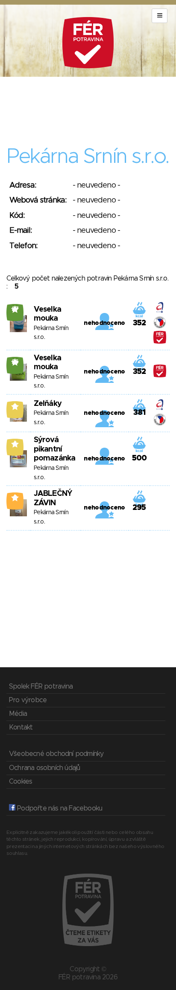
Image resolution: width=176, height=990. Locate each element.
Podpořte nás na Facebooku (58, 808)
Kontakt (20, 727)
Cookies (20, 781)
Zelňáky (48, 404)
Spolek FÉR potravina (41, 686)
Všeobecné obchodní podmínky (56, 753)
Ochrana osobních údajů (44, 767)
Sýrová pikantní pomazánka (54, 449)
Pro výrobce (28, 700)
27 (15, 309)
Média (18, 713)
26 (15, 362)
